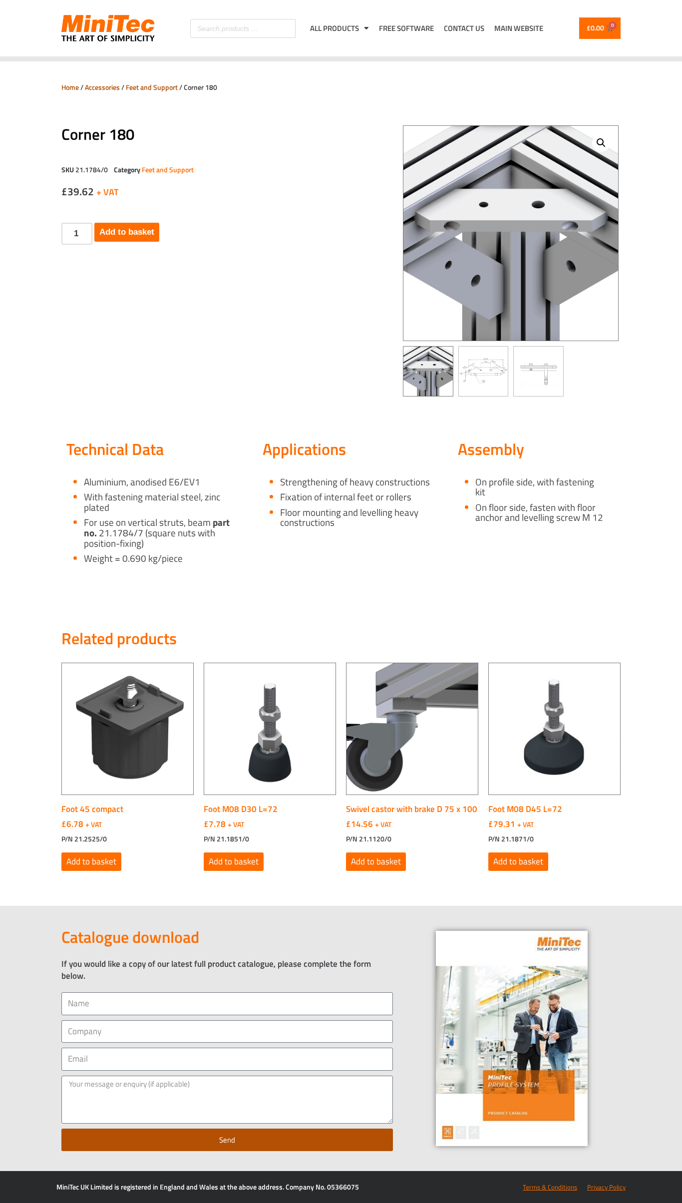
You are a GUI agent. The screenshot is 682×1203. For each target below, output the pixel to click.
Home (70, 87)
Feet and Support (152, 87)
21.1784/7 (121, 533)
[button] (601, 143)
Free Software (406, 28)
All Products (334, 28)
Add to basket (126, 232)
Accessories (102, 87)
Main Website (518, 28)
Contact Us (464, 28)
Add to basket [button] (91, 861)
